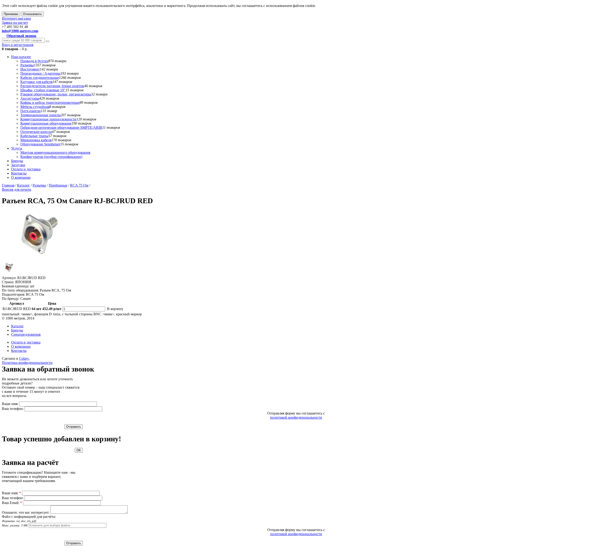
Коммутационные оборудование (45, 123)
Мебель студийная (34, 107)
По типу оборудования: (20, 290)
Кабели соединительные (39, 78)
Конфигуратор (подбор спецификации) (51, 157)
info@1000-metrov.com (20, 31)
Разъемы (27, 65)
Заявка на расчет (15, 23)
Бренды (17, 161)
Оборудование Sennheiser (40, 144)
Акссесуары (29, 98)
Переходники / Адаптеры (40, 73)
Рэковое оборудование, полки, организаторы (55, 94)
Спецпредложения (25, 334)
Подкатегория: (13, 294)
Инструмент (30, 69)
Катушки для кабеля (36, 82)
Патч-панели (30, 111)
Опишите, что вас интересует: (25, 512)
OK (79, 450)
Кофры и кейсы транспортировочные (50, 102)
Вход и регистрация (17, 45)
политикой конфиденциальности (296, 417)
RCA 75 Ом (79, 185)
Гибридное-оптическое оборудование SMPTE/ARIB (61, 127)
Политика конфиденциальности (27, 363)
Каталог (23, 185)
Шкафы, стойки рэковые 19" (42, 90)
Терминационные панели (40, 115)
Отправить (73, 426)
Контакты (19, 173)
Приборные (58, 185)
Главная (8, 185)
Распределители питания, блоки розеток (52, 86)
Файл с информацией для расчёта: (29, 521)
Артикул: (9, 278)
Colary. (24, 358)
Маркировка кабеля (35, 140)
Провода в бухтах (34, 61)
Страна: (8, 282)
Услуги (16, 148)
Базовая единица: (15, 286)
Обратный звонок (21, 36)
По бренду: (10, 299)
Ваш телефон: (13, 409)
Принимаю (11, 14)
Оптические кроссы (36, 132)
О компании (21, 177)
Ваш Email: (12, 503)
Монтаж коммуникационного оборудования (55, 152)
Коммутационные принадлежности (48, 119)
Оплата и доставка (25, 169)
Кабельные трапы (34, 136)
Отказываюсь (32, 14)
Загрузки (18, 165)
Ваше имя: (10, 404)
